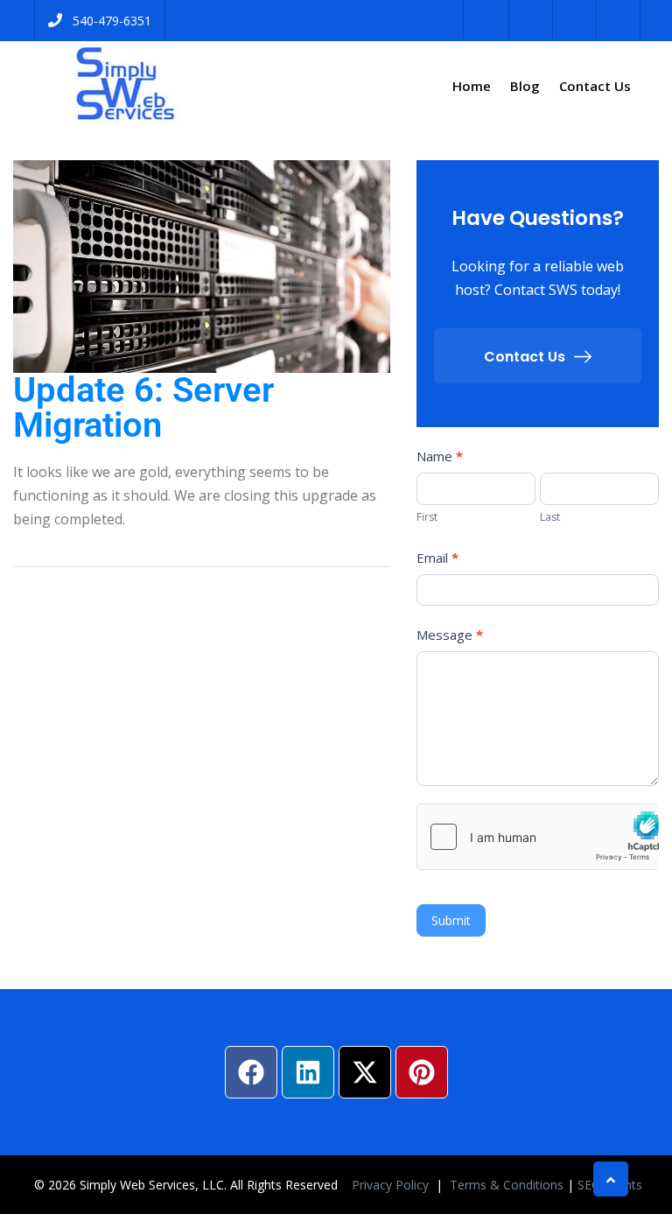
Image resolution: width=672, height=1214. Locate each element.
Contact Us (595, 86)
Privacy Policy (392, 1184)
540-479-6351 (112, 20)
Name (439, 456)
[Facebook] (251, 1072)
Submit (451, 920)
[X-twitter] (365, 1072)
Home (471, 86)
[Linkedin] (308, 1072)
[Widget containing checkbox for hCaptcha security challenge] (537, 836)
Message (449, 634)
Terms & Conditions (507, 1184)
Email (437, 557)
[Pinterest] (422, 1072)
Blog (525, 86)
